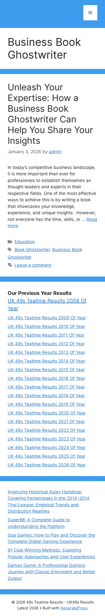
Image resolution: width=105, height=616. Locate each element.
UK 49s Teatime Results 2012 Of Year (46, 343)
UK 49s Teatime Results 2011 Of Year (46, 335)
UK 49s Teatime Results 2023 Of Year (47, 438)
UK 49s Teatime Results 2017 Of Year (46, 387)
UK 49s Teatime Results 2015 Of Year (46, 369)
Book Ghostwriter (32, 249)
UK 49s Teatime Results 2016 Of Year (46, 378)
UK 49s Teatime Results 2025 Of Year (46, 456)
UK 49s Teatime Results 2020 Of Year (47, 413)
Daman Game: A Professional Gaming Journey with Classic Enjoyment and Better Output (51, 572)
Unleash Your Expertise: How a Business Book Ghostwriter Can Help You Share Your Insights (50, 114)
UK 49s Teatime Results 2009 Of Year (47, 317)
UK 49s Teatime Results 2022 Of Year (46, 430)
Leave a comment (33, 265)
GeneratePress (74, 608)
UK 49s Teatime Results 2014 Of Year (46, 361)
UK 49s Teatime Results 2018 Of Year (46, 395)
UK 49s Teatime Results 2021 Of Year (46, 421)
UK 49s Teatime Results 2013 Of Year (46, 352)
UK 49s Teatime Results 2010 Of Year (46, 326)
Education (25, 241)
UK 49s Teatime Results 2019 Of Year (46, 404)
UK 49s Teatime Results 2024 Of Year (47, 447)
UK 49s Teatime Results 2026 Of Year (47, 464)
